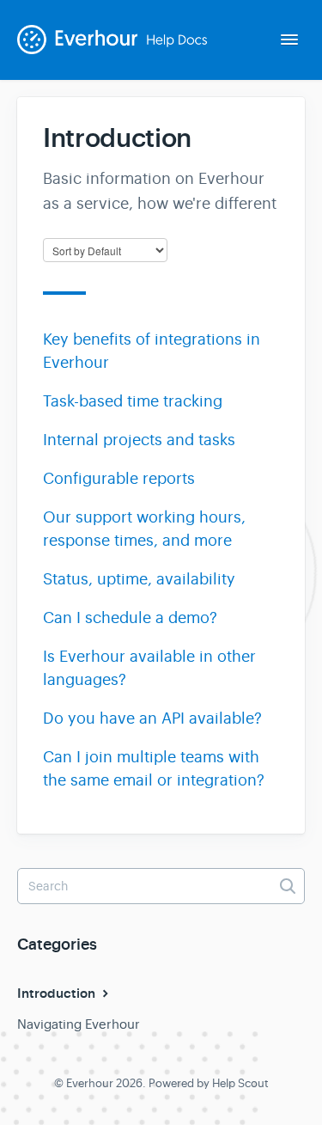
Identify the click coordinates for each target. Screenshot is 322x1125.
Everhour (89, 1083)
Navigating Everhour (78, 1024)
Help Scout (240, 1083)
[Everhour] (122, 52)
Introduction (58, 993)
